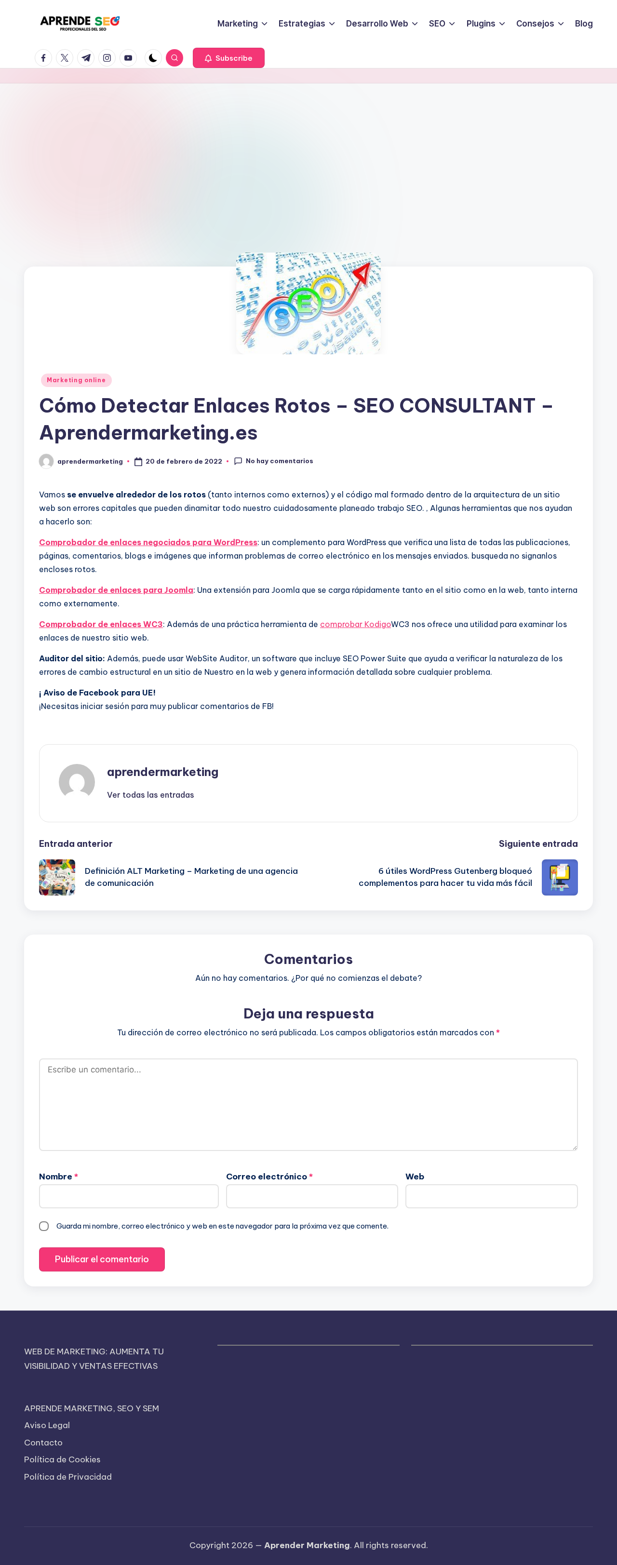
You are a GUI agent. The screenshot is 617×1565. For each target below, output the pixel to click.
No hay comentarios (279, 461)
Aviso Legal (47, 1425)
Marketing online (76, 380)
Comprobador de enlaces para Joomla (116, 590)
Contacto (43, 1442)
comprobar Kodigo (355, 624)
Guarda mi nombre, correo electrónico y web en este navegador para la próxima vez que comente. (222, 1226)
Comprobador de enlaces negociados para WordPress (148, 542)
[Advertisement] (308, 155)
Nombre (58, 1176)
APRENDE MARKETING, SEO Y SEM (91, 1408)
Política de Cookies (62, 1459)
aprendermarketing (162, 771)
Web (414, 1176)
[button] (229, 58)
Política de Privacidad (68, 1476)
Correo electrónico (269, 1176)
